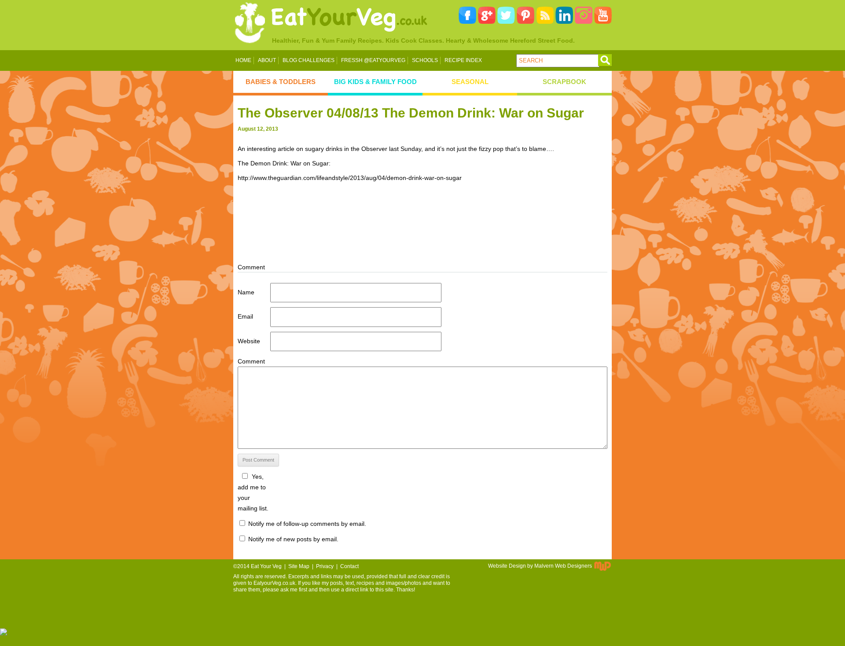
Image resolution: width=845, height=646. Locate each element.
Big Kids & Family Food (375, 81)
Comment (251, 361)
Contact (349, 566)
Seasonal (470, 81)
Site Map (298, 566)
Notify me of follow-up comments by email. (307, 523)
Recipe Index (463, 60)
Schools (425, 60)
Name (246, 292)
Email (245, 316)
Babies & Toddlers (281, 81)
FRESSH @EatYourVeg (373, 60)
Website (249, 341)
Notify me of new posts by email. (293, 539)
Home (243, 60)
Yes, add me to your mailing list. (253, 492)
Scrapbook (564, 81)
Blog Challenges (308, 60)
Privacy (325, 566)
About (267, 60)
